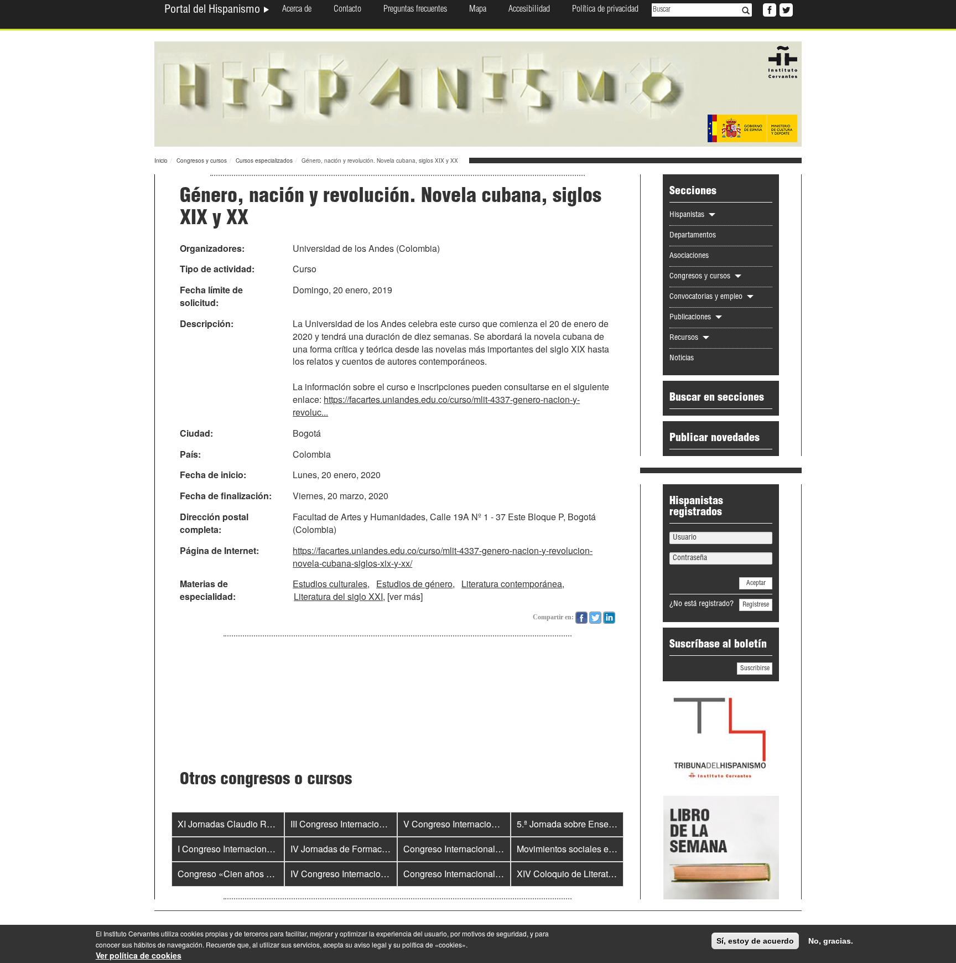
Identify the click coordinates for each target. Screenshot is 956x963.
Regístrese (755, 605)
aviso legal (370, 944)
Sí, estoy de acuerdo (755, 940)
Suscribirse (755, 668)
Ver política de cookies (138, 955)
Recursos (684, 338)
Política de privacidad (605, 10)
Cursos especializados (264, 160)
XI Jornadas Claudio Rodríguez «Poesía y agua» (274, 823)
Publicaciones (691, 318)
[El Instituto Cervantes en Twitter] (785, 8)
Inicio (161, 160)
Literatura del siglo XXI (338, 596)
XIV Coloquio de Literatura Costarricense (597, 873)
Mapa (477, 10)
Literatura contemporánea (511, 583)
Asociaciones (689, 256)
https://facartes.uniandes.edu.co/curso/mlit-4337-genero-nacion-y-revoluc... (436, 405)
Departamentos (692, 236)
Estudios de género (414, 583)
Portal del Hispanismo (213, 10)
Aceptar (756, 583)
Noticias (681, 359)
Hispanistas (687, 215)
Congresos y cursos (201, 160)
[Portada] (478, 93)
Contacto (347, 10)
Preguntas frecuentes (415, 10)
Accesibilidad (529, 10)
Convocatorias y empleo (707, 297)
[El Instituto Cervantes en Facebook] (768, 8)
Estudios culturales (330, 583)
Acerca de (296, 10)
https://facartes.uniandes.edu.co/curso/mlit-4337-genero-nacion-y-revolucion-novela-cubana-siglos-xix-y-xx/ (443, 556)
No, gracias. (830, 940)
